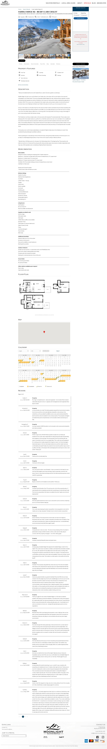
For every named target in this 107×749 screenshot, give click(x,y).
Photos (20, 64)
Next (57, 350)
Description (26, 64)
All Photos (22, 60)
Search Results (26, 9)
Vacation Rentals (53, 3)
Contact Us (4, 727)
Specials (87, 3)
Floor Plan (42, 64)
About (79, 3)
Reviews (58, 64)
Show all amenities (23, 84)
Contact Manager (80, 64)
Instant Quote (80, 18)
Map (48, 64)
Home (19, 9)
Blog (94, 3)
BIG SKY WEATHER (53, 738)
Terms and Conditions (7, 729)
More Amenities (34, 64)
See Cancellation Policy (81, 44)
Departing (83, 13)
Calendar (52, 64)
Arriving (75, 13)
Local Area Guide (69, 3)
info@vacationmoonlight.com (98, 733)
